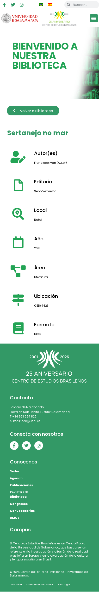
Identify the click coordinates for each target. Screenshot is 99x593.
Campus (20, 529)
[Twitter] (13, 4)
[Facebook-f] (4, 4)
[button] (94, 18)
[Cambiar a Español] (50, 5)
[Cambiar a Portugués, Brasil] (41, 5)
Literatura (41, 277)
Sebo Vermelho (45, 191)
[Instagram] (21, 4)
